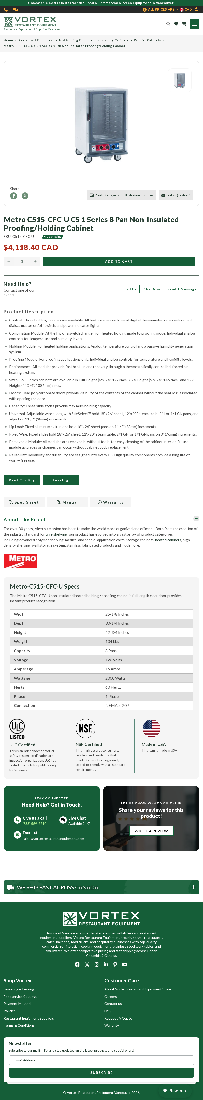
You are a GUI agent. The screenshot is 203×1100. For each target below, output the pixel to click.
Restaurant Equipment (36, 40)
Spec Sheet (26, 502)
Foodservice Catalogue (21, 996)
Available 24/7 (79, 823)
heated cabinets (168, 540)
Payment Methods (18, 1003)
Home (8, 40)
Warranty (113, 502)
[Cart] (184, 24)
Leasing (61, 480)
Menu (194, 24)
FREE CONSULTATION (16, 10)
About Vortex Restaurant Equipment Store (137, 989)
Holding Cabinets (114, 40)
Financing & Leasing (19, 989)
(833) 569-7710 (6, 10)
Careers (110, 996)
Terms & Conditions (19, 1025)
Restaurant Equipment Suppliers (29, 1018)
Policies (10, 1011)
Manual (69, 502)
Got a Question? (178, 195)
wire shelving (56, 534)
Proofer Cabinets (147, 40)
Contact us (113, 1003)
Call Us (130, 289)
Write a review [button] (151, 830)
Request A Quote (118, 1018)
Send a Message (182, 289)
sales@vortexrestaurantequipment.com (53, 838)
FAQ (107, 1011)
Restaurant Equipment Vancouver (104, 1092)
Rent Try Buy (22, 480)
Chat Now (152, 289)
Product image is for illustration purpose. (124, 195)
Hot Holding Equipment (77, 40)
